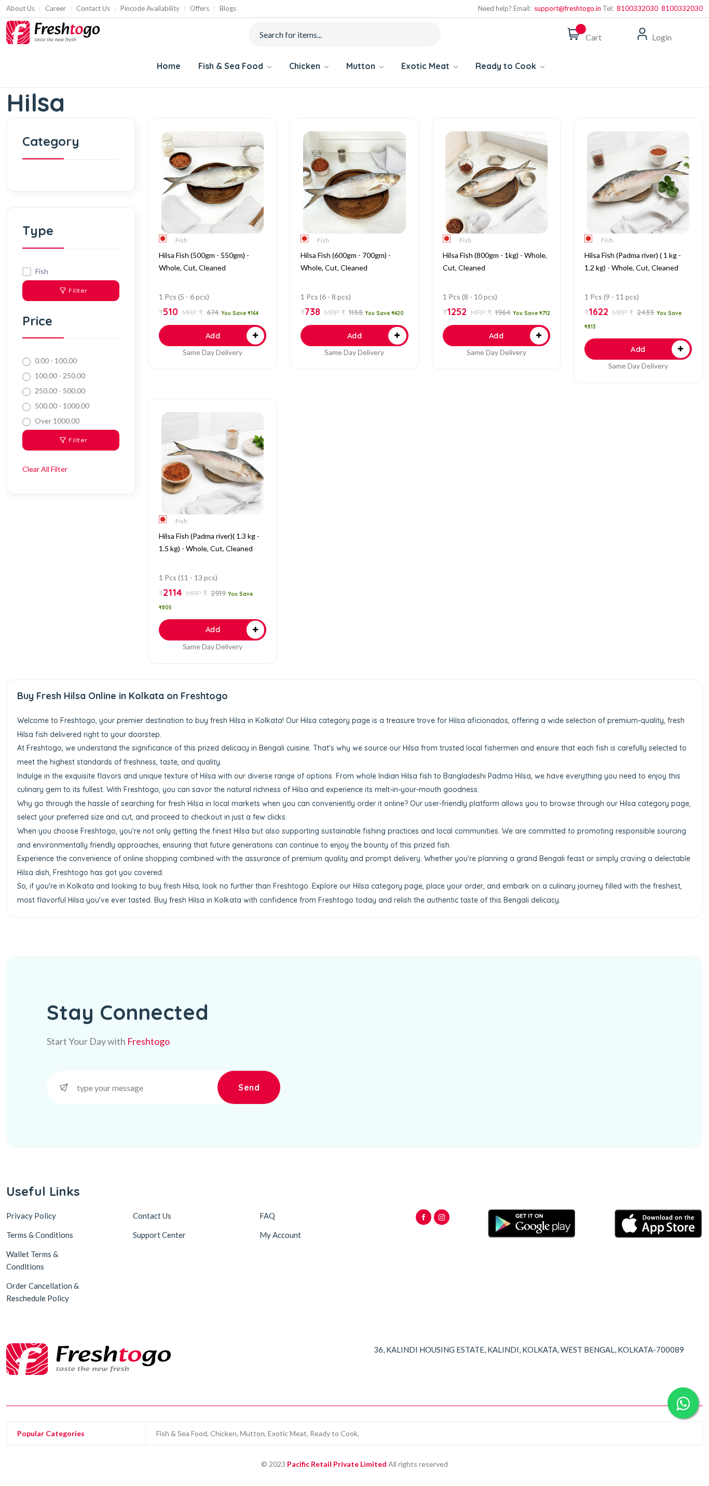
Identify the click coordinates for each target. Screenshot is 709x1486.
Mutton (361, 66)
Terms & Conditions (39, 1234)
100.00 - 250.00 (60, 375)
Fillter (78, 290)
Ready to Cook (506, 66)
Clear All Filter (44, 469)
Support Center (159, 1234)
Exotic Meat (426, 66)
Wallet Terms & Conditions (32, 1260)
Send (249, 1087)
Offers (199, 8)
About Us (20, 8)
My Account (280, 1234)
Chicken (305, 66)
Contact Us (93, 8)
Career (55, 8)
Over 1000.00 (57, 420)
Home (169, 66)
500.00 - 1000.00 (62, 405)
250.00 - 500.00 (60, 390)
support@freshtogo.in (566, 8)
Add (213, 335)
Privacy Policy (31, 1215)
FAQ (267, 1215)
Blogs (228, 8)
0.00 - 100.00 (56, 360)
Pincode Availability (150, 8)
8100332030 (635, 8)
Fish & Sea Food (231, 66)
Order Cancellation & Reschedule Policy (42, 1292)
